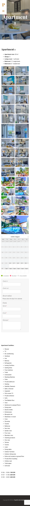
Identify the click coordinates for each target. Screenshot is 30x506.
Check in (5, 281)
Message (5, 320)
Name (5, 306)
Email (4, 313)
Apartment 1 (8, 49)
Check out (5, 288)
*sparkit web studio (19, 500)
